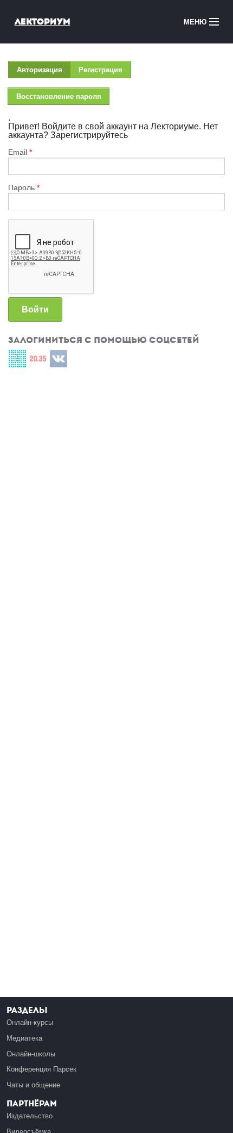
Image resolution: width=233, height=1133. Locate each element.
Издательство (30, 1116)
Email (20, 152)
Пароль (24, 187)
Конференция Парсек (41, 1069)
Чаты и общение (33, 1085)
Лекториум (42, 21)
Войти (35, 309)
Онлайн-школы (31, 1054)
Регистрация (100, 70)
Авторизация (43, 72)
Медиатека (24, 1038)
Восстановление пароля (58, 96)
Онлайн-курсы (30, 1022)
